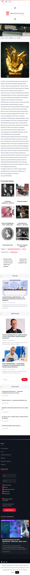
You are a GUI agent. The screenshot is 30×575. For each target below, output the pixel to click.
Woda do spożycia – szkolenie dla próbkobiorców (14, 400)
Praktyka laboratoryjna (9, 489)
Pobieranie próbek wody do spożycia (11, 425)
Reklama (3, 458)
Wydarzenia (6, 491)
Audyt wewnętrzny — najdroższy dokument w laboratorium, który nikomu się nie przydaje (13, 365)
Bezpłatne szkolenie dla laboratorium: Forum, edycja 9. (15, 408)
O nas (2, 451)
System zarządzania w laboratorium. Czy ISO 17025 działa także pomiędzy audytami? (14, 336)
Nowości (6, 487)
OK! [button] (17, 572)
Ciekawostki (14, 252)
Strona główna (4, 448)
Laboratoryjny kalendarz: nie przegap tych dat (22, 260)
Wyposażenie (7, 493)
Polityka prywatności (6, 454)
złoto (24, 249)
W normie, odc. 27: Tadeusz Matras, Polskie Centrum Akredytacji (15, 417)
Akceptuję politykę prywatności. (7, 499)
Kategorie (3, 464)
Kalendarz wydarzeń (6, 461)
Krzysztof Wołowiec (11, 302)
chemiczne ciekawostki (14, 249)
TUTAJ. (10, 505)
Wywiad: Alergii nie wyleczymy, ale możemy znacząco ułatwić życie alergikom (8, 262)
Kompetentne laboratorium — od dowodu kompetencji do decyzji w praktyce (13, 298)
